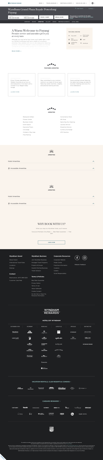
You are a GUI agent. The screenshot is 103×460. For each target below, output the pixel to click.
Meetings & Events (63, 21)
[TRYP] (59, 332)
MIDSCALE (44, 326)
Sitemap (11, 268)
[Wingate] (44, 338)
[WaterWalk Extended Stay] (15, 338)
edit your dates (82, 17)
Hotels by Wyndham (51, 320)
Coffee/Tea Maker (74, 43)
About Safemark (37, 288)
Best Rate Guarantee (38, 280)
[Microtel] (30, 344)
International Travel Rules (17, 262)
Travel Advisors (36, 270)
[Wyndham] (73, 332)
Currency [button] (90, 8)
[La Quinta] (44, 332)
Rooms (34, 21)
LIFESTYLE (59, 326)
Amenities (41, 21)
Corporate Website (59, 260)
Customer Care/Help (15, 280)
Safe (84, 39)
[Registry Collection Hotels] (88, 332)
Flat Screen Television (86, 36)
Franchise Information (60, 265)
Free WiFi (73, 35)
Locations (12, 265)
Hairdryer (85, 43)
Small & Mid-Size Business (40, 268)
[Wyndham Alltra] (59, 356)
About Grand (13, 260)
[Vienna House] (59, 350)
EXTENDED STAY (15, 326)
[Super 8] (30, 338)
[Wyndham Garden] (44, 344)
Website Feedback (80, 264)
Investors (56, 268)
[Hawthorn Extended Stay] (15, 332)
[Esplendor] (59, 338)
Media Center (58, 262)
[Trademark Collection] (73, 338)
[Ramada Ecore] (44, 368)
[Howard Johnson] (30, 350)
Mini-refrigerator (74, 39)
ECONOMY (30, 326)
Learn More (51, 242)
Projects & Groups (37, 265)
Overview (27, 21)
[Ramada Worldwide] (44, 362)
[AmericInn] (44, 350)
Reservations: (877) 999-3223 (18, 277)
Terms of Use (36, 286)
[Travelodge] (30, 356)
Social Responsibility (60, 273)
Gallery (48, 21)
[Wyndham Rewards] (51, 311)
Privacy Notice (36, 283)
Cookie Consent (36, 291)
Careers (56, 270)
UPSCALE (73, 326)
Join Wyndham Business (39, 260)
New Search (80, 8)
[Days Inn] (30, 332)
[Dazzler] (59, 344)
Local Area (75, 21)
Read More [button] (16, 51)
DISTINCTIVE (87, 326)
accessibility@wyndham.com (73, 445)
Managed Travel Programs (40, 262)
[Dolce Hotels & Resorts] (88, 338)
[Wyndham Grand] (88, 344)
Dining (54, 21)
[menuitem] (41, 3)
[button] (51, 382)
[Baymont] (44, 356)
